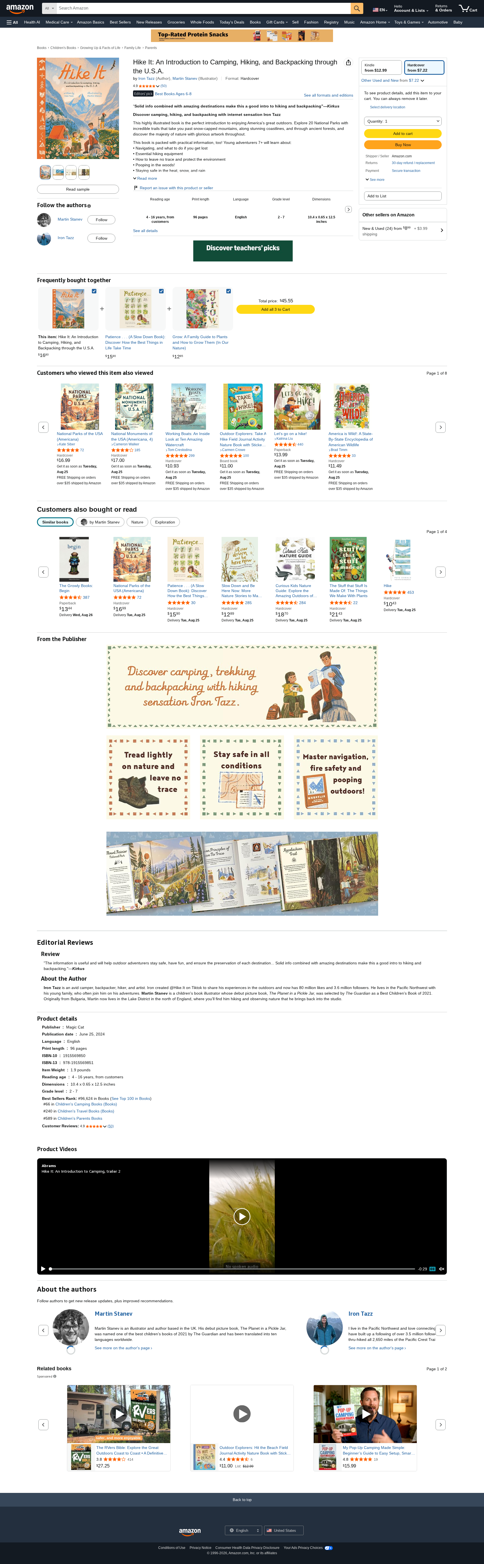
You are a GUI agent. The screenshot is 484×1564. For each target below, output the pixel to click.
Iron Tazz (146, 78)
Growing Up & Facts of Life (100, 48)
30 (193, 602)
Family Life (132, 48)
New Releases (149, 22)
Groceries (176, 22)
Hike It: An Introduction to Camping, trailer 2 (81, 1171)
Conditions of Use (171, 1548)
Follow (101, 220)
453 (410, 592)
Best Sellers (120, 22)
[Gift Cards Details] (287, 22)
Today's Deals (232, 22)
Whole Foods (202, 22)
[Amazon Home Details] (389, 22)
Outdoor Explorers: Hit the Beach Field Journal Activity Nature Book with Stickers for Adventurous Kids (256, 1450)
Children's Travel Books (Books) (86, 1111)
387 (86, 597)
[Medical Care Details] (72, 22)
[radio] (382, 67)
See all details (145, 230)
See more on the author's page (122, 1348)
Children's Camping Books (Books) (86, 1104)
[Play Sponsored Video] (118, 1414)
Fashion (311, 22)
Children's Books (63, 48)
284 (302, 602)
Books (255, 22)
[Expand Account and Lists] (427, 10)
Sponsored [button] (44, 1376)
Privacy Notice (200, 1548)
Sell (295, 22)
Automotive (438, 22)
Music (349, 22)
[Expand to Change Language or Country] (386, 10)
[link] (135, 308)
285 (248, 602)
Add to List (376, 196)
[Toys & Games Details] (423, 22)
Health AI (32, 22)
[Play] (41, 1268)
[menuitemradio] (432, 1269)
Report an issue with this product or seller (176, 188)
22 (355, 602)
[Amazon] (20, 8)
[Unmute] (442, 1269)
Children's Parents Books (80, 1118)
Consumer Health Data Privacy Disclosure (247, 1548)
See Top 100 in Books (130, 1098)
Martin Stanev (185, 78)
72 (139, 597)
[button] (12, 22)
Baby (457, 22)
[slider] (232, 1269)
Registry (331, 22)
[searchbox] (204, 8)
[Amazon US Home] (190, 1533)
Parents (151, 48)
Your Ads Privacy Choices (303, 1548)
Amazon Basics (90, 22)
